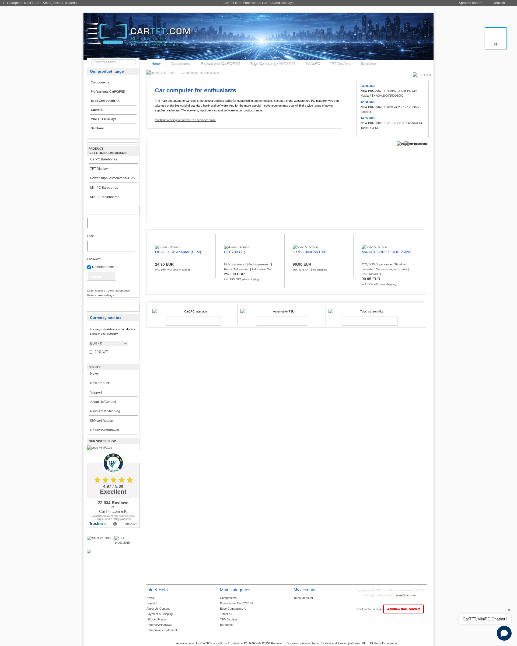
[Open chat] (504, 633)
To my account (303, 597)
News (94, 373)
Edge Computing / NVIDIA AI (272, 64)
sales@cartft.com (406, 595)
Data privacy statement (161, 630)
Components (181, 64)
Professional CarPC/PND (220, 64)
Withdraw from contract (403, 608)
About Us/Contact (103, 402)
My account (107, 209)
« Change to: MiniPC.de (40, 3)
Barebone (368, 64)
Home (156, 64)
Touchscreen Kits (364, 321)
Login (90, 235)
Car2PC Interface (188, 321)
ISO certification (101, 421)
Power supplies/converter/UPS (112, 178)
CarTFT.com (167, 72)
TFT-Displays (340, 64)
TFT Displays (99, 169)
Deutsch (499, 3)
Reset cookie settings (369, 609)
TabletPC (312, 64)
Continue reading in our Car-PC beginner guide (185, 120)
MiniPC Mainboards (104, 197)
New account (107, 307)
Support (96, 392)
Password (93, 259)
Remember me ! (104, 267)
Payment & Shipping (105, 411)
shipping (184, 269)
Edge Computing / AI (233, 608)
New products (100, 383)
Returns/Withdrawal (104, 430)
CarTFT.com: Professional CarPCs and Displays (258, 3)
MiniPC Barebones (104, 187)
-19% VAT (101, 352)
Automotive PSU (276, 321)
